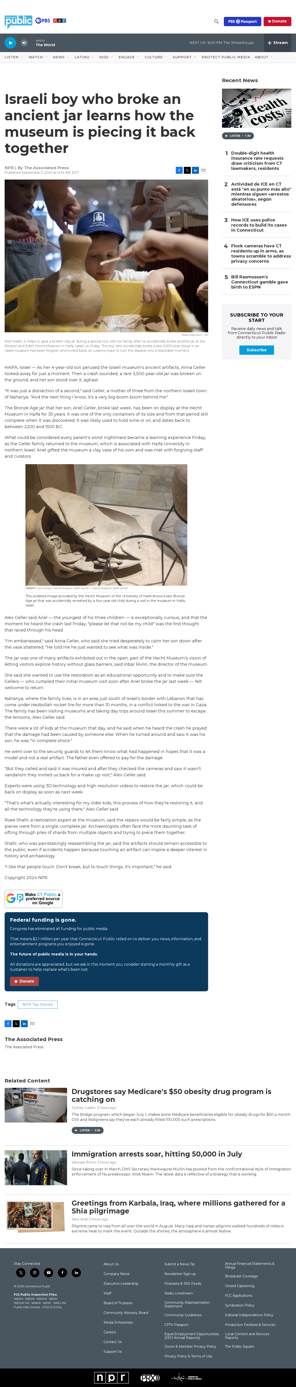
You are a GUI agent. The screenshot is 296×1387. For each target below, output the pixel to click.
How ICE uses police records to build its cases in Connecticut (259, 225)
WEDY (53, 1298)
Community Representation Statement (187, 1304)
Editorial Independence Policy (249, 1315)
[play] (10, 42)
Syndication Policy (239, 1305)
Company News (117, 1274)
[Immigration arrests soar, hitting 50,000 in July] (36, 1167)
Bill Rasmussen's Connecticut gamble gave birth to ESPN (259, 282)
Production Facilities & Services (250, 1325)
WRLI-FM (59, 1303)
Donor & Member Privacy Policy (190, 1347)
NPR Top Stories (38, 1004)
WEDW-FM (21, 1303)
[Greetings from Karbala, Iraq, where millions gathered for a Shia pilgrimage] (36, 1216)
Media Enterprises (118, 1323)
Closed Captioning (239, 1286)
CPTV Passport (176, 1325)
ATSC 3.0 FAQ (52, 1307)
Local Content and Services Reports (247, 1336)
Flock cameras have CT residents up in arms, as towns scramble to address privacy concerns (261, 254)
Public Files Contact (27, 1307)
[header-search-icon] (216, 21)
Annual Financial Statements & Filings (249, 1265)
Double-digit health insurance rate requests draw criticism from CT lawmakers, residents (257, 161)
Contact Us (113, 1342)
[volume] (24, 43)
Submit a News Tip (179, 1264)
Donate (279, 21)
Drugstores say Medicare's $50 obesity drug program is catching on (171, 1095)
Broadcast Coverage (241, 1276)
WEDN (29, 1298)
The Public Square (239, 1347)
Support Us (113, 1352)
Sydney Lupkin (84, 1108)
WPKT (47, 1303)
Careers (110, 1332)
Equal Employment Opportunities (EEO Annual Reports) (191, 1336)
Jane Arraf (80, 1219)
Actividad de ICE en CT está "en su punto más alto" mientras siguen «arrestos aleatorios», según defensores (261, 194)
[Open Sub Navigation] (22, 57)
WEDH (18, 1298)
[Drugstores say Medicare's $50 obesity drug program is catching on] (36, 1105)
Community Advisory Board (126, 1313)
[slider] (31, 42)
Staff (107, 1293)
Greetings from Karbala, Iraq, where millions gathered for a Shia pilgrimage (178, 1207)
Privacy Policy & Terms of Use (188, 1356)
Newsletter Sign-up (180, 1274)
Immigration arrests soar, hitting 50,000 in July (157, 1154)
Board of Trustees (118, 1303)
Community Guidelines (182, 1315)
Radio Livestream (178, 1293)
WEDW (42, 1298)
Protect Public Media (226, 57)
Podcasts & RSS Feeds (182, 1284)
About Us (111, 1264)
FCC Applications (238, 1296)
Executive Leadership (121, 1284)
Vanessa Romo (84, 1162)
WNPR (36, 1303)
